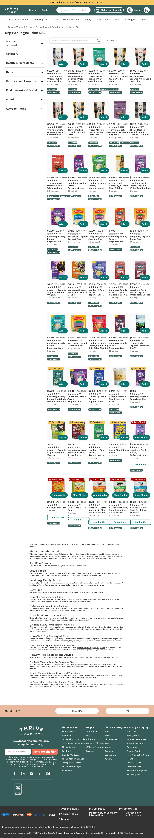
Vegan (108, 747)
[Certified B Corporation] (18, 789)
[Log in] (130, 10)
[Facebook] (14, 773)
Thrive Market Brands (73, 759)
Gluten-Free (111, 739)
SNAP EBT (67, 770)
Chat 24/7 (77, 711)
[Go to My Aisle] (11, 10)
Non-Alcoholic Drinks (138, 755)
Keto (107, 731)
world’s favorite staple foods (55, 544)
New (55, 19)
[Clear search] (89, 10)
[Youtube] (31, 773)
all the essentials (62, 585)
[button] (147, 10)
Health (130, 759)
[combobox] (73, 10)
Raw (107, 743)
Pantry (88, 19)
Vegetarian (110, 755)
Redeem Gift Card (95, 743)
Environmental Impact (73, 743)
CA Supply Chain (68, 814)
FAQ (127, 711)
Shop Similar (141, 437)
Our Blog (66, 751)
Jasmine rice (35, 608)
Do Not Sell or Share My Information (103, 814)
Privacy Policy (97, 809)
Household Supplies (137, 770)
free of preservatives (66, 599)
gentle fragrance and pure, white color (102, 629)
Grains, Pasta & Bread (47, 27)
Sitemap (64, 819)
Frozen (143, 19)
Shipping (90, 739)
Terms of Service (69, 809)
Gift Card (131, 731)
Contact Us (91, 731)
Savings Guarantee (71, 762)
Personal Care (134, 766)
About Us (66, 735)
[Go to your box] (147, 10)
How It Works (69, 731)
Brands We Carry (70, 755)
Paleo (107, 735)
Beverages (129, 19)
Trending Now (41, 19)
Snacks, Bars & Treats (108, 19)
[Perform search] (59, 10)
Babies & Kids (134, 762)
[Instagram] (23, 773)
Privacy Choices (128, 809)
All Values (110, 759)
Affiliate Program (95, 747)
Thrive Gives (68, 747)
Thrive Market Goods (17, 19)
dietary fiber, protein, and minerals (76, 675)
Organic (109, 751)
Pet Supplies (133, 774)
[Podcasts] (48, 773)
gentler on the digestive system (91, 648)
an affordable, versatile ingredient (68, 684)
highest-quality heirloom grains (64, 573)
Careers (90, 751)
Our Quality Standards (73, 739)
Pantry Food (133, 735)
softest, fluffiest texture (47, 664)
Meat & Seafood (71, 19)
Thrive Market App (71, 766)
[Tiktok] (39, 773)
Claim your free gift (111, 10)
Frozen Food (133, 751)
